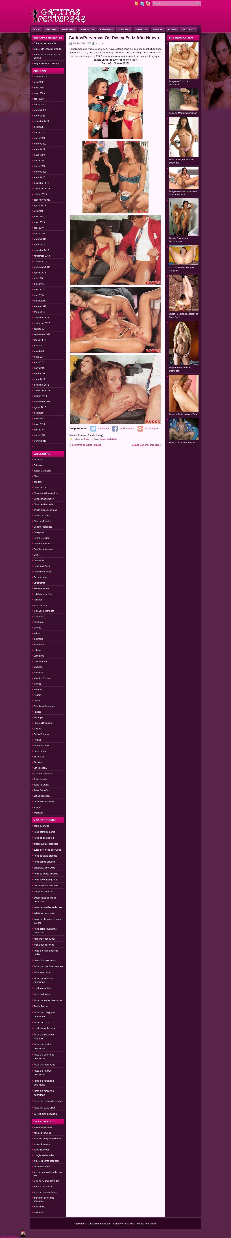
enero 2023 (39, 115)
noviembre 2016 (42, 390)
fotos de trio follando (108, 439)
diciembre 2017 (41, 317)
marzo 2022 (39, 137)
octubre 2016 (40, 395)
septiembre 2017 (42, 334)
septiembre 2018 (42, 266)
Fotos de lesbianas (43, 1186)
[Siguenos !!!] (142, 4)
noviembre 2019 (42, 188)
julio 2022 (38, 126)
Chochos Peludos (42, 521)
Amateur (51, 29)
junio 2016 (39, 418)
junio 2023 (39, 87)
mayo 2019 (39, 222)
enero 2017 (39, 379)
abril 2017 (39, 362)
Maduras (124, 29)
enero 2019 (39, 244)
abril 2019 (39, 227)
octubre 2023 (40, 76)
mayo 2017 (39, 356)
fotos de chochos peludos (48, 966)
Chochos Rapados (43, 526)
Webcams (38, 812)
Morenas (38, 689)
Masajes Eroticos (42, 677)
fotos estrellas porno (44, 831)
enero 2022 (39, 149)
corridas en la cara (44, 1028)
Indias (37, 633)
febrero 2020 (40, 171)
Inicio (36, 29)
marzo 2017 (39, 367)
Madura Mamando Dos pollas (146, 444)
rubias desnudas (42, 1166)
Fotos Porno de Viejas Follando (85, 444)
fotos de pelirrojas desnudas (44, 1056)
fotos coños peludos (44, 861)
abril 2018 (39, 294)
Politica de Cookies (146, 1223)
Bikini (36, 476)
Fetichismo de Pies (43, 593)
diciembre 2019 (41, 182)
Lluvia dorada (40, 661)
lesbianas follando (44, 944)
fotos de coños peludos (46, 873)
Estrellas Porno (41, 588)
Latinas (37, 649)
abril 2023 (39, 98)
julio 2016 (38, 412)
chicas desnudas (42, 1143)
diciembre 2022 (41, 121)
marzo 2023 (39, 104)
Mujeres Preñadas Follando (47, 48)
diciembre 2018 (41, 250)
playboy (38, 728)
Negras (157, 29)
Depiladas (68, 29)
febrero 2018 (40, 306)
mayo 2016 (39, 423)
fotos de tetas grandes (45, 855)
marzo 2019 (39, 233)
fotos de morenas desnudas (44, 1093)
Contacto (118, 1223)
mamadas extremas (45, 960)
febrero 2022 (40, 143)
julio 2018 (38, 278)
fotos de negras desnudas (43, 1072)
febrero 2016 (40, 440)
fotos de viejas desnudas (48, 1000)
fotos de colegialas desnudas (44, 1014)
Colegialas (39, 532)
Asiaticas (38, 464)
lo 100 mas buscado (45, 1114)
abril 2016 (39, 429)
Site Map (129, 1223)
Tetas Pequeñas (42, 790)
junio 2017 (39, 350)
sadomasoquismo (42, 745)
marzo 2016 (39, 435)
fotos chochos (40, 605)
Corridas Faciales (42, 543)
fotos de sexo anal (44, 1107)
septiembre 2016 (42, 401)
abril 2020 (39, 160)
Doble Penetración (43, 571)
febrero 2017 (40, 373)
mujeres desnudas (43, 1127)
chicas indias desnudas (45, 509)
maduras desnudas (45, 938)
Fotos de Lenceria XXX (45, 43)
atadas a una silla (42, 470)
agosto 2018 (40, 272)
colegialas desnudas (44, 867)
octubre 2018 (40, 261)
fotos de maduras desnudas (44, 1082)
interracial (38, 638)
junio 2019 (39, 216)
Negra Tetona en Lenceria (46, 63)
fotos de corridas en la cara (48, 907)
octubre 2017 (40, 328)
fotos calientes (42, 994)
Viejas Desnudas (42, 795)
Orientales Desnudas (44, 706)
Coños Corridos (41, 537)
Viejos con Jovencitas (44, 801)
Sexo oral (38, 762)
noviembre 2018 (42, 255)
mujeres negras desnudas (46, 1160)
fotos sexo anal (42, 972)
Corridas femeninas (43, 549)
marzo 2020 (39, 165)
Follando (38, 599)
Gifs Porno (39, 621)
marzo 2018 (39, 300)
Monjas (37, 683)
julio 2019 (38, 210)
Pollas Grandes (41, 734)
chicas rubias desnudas (46, 843)
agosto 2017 (40, 339)
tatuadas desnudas (43, 773)
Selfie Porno (40, 750)
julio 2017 (38, 345)
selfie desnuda (41, 825)
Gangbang (39, 616)
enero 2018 (39, 311)
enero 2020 (39, 177)
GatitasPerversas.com (99, 1223)
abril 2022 (39, 132)
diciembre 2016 (41, 384)
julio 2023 (38, 81)
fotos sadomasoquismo (46, 879)
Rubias (172, 29)
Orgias (37, 700)
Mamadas (141, 29)
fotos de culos (42, 1022)
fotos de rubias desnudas (48, 1101)
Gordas (37, 627)
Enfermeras (39, 582)
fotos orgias (39, 1206)
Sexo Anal (188, 29)
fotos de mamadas (44, 1064)
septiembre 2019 (42, 199)
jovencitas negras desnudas (47, 1138)
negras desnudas (42, 1132)
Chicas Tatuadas (42, 515)
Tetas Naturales (41, 784)
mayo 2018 (39, 289)
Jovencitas (87, 29)
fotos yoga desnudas (44, 610)
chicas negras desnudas (46, 885)
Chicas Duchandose (44, 498)
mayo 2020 (39, 154)
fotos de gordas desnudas (43, 1046)
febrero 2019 (40, 238)
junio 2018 (39, 283)
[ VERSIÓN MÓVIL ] (9, 1236)
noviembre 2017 (42, 322)
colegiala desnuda (43, 891)
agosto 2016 (40, 407)
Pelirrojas (38, 717)
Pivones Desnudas (43, 722)
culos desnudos (41, 1149)
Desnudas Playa (42, 565)
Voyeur (37, 806)
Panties (37, 711)
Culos (37, 554)
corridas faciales (43, 988)
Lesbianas (106, 29)
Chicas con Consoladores (46, 492)
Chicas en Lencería (43, 504)
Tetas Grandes (41, 778)
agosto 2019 (40, 205)
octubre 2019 (40, 194)
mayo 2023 (39, 93)
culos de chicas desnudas (47, 849)
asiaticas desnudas (44, 913)
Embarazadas (40, 577)
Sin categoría (40, 767)
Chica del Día (40, 487)
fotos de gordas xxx (44, 837)
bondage (38, 481)
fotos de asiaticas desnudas (44, 980)
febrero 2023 (40, 109)
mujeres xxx (39, 1212)
